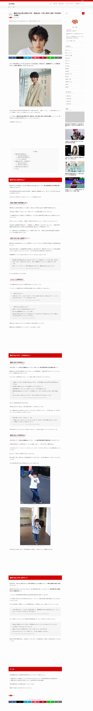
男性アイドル (69, 81)
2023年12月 (69, 98)
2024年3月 (69, 96)
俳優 (10, 17)
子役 (68, 76)
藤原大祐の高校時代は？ (21, 154)
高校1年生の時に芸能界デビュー (24, 157)
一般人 (68, 66)
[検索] (83, 0)
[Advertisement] (35, 135)
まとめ (17, 168)
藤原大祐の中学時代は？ (23, 163)
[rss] (82, 0)
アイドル (68, 50)
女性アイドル (69, 73)
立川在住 (12, 3)
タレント (68, 60)
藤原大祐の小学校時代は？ (23, 164)
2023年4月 (69, 103)
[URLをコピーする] (58, 58)
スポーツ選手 (69, 55)
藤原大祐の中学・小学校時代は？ (23, 161)
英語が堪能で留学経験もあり (23, 155)
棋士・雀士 (69, 79)
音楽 (68, 87)
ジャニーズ (69, 53)
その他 (68, 58)
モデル (68, 63)
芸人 (68, 84)
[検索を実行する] (83, 13)
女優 (68, 71)
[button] (12, 58)
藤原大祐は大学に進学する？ (22, 166)
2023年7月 (69, 101)
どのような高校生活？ (22, 159)
